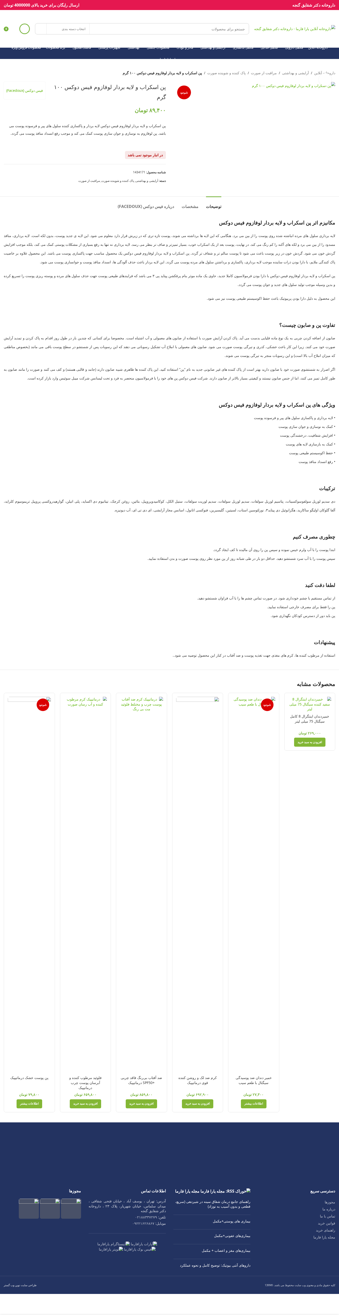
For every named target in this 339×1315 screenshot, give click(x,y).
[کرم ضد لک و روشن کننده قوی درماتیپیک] (197, 885)
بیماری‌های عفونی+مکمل (232, 1235)
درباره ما (328, 1209)
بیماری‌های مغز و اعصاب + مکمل (226, 1250)
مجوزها (330, 1202)
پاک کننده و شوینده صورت (226, 72)
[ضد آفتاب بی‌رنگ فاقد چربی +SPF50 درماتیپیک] (141, 885)
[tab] (213, 204)
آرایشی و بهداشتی (295, 72)
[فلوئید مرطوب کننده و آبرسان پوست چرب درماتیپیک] (85, 885)
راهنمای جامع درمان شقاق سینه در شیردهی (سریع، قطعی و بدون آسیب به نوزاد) (212, 1204)
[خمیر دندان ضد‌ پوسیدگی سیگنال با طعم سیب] (253, 885)
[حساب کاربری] (24, 29)
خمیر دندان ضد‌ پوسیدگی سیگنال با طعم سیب (254, 1080)
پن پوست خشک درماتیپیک (29, 1077)
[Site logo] (294, 28)
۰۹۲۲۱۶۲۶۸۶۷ (143, 1223)
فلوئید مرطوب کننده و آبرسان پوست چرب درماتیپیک (85, 1082)
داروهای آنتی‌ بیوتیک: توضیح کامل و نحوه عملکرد (215, 1265)
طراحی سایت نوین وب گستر (20, 1285)
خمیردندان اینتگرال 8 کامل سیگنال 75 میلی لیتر (309, 719)
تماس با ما (327, 1216)
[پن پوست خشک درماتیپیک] (29, 885)
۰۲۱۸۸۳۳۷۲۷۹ (146, 1217)
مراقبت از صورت (264, 72)
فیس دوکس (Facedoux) (24, 90)
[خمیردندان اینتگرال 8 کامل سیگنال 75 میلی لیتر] (309, 704)
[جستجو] (40, 29)
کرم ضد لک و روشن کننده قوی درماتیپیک (197, 1080)
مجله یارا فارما (324, 1237)
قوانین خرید (326, 1223)
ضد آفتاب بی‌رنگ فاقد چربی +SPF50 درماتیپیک (141, 1080)
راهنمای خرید (325, 1230)
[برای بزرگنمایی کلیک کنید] (325, 79)
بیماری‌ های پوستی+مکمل (231, 1221)
